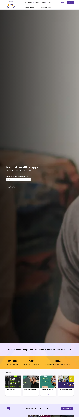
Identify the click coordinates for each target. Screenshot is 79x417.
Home (25, 2)
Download (66, 408)
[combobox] (18, 179)
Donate (62, 2)
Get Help (70, 2)
